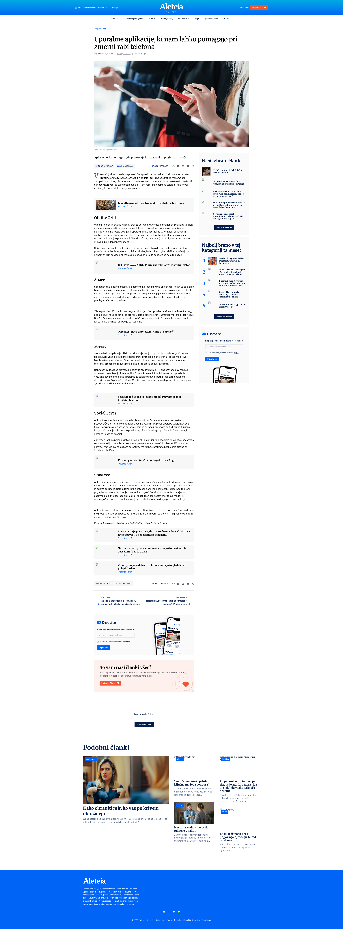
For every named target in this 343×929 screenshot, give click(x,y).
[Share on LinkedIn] (178, 166)
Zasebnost (206, 920)
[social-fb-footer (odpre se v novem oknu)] (169, 912)
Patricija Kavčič (124, 53)
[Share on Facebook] (173, 166)
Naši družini (136, 523)
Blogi (197, 18)
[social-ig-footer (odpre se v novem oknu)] (179, 912)
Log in (152, 714)
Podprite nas (257, 7)
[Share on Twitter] (183, 166)
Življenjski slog (167, 18)
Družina (226, 18)
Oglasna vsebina (211, 18)
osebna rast (91, 759)
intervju (180, 759)
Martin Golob (183, 18)
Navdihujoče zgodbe (134, 18)
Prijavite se (103, 647)
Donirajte (150, 920)
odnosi (179, 805)
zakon (224, 812)
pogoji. (128, 641)
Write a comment (144, 724)
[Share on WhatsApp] (193, 166)
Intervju (152, 18)
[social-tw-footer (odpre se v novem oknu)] (174, 912)
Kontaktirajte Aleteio (191, 920)
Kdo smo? (160, 920)
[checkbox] (97, 641)
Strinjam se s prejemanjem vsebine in (115, 641)
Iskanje (115, 7)
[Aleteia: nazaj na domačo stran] (171, 6)
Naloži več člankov (224, 227)
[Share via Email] (188, 166)
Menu (115, 18)
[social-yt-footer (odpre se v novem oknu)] (164, 912)
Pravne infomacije (174, 920)
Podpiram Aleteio (108, 683)
